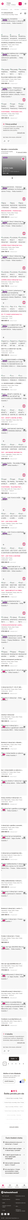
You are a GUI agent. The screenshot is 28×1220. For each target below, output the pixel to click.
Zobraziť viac (21, 133)
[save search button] (25, 13)
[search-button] (20, 3)
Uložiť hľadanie (9, 1081)
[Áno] (4, 141)
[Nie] (8, 141)
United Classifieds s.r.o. (13, 1218)
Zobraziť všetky (14, 1127)
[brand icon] (2, 3)
